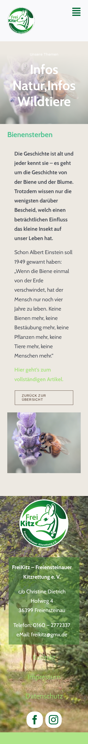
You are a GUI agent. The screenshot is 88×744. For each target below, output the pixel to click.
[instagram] (53, 720)
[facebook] (35, 720)
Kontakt (44, 657)
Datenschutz (44, 696)
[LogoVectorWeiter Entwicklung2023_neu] (21, 9)
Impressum (44, 677)
